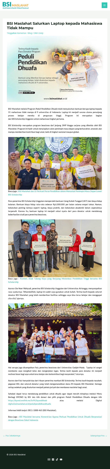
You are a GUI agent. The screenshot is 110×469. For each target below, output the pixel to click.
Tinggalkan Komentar (16, 33)
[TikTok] (57, 459)
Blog (30, 33)
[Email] (49, 459)
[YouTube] (61, 459)
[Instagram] (53, 459)
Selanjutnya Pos (98, 435)
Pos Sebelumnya (11, 435)
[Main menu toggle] (104, 5)
